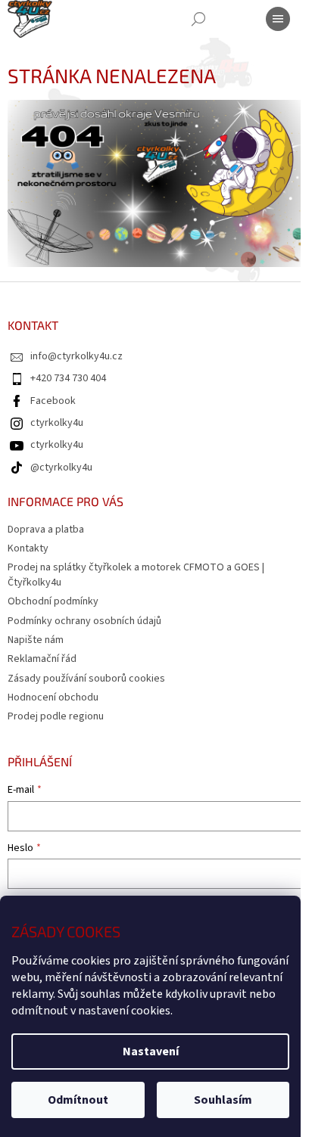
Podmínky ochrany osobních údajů (84, 621)
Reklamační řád (42, 658)
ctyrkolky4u (56, 422)
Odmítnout (78, 1100)
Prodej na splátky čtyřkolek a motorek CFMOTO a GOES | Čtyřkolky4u (136, 574)
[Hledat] (198, 19)
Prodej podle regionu (56, 716)
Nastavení (151, 1051)
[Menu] (278, 19)
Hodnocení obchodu (53, 697)
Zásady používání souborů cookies (86, 678)
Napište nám (36, 640)
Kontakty (28, 548)
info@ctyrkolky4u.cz (76, 356)
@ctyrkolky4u (61, 467)
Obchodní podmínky (53, 601)
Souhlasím (223, 1100)
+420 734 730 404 (68, 378)
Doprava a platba (46, 529)
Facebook (53, 401)
